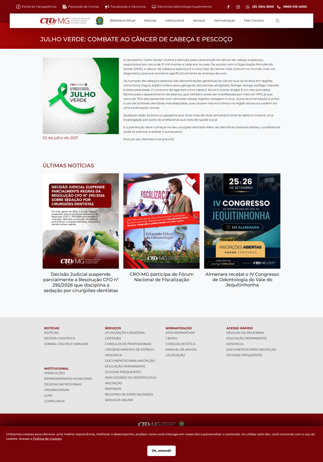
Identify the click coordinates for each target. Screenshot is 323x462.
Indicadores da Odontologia (130, 377)
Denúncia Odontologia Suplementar (184, 6)
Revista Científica (59, 338)
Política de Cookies (47, 438)
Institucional (174, 20)
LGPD (48, 395)
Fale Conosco (254, 20)
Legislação (175, 355)
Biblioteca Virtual (122, 20)
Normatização (224, 20)
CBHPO (171, 338)
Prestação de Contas (83, 6)
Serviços (199, 20)
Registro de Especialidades (129, 394)
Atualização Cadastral (125, 332)
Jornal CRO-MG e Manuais (66, 344)
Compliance (54, 401)
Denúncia (113, 355)
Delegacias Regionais (63, 384)
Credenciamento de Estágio (129, 349)
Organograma (56, 390)
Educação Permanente (125, 366)
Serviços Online (119, 400)
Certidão (113, 338)
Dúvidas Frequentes (123, 372)
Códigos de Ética (180, 344)
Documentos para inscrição (130, 361)
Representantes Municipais (68, 378)
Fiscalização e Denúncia (128, 6)
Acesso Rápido (239, 328)
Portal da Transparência (39, 6)
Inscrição (113, 383)
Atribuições (54, 373)
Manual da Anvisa (181, 349)
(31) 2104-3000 (262, 6)
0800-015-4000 (294, 6)
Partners (113, 389)
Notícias (150, 20)
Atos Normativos (180, 332)
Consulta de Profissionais (128, 344)
